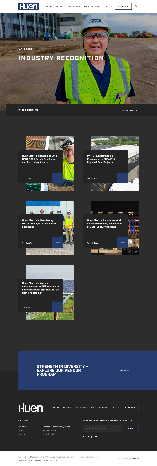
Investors (22, 434)
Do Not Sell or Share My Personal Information (37, 460)
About (49, 6)
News (86, 6)
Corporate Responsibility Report (56, 426)
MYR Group (123, 6)
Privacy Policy (24, 426)
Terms (21, 430)
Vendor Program (50, 430)
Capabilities (74, 6)
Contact (108, 6)
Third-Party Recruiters (52, 434)
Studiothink (134, 458)
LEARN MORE (123, 371)
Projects (60, 6)
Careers (96, 6)
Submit (131, 428)
